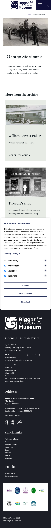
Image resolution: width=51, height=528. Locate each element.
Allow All (25, 285)
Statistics (12, 271)
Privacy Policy (10, 473)
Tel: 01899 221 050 (12, 415)
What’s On (9, 447)
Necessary (12, 261)
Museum (8, 452)
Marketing (12, 276)
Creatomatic (18, 520)
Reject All (25, 302)
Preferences (13, 266)
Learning (8, 450)
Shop (7, 442)
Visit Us (7, 455)
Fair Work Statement (12, 476)
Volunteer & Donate (12, 439)
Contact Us (9, 458)
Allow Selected (25, 294)
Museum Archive (11, 444)
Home (29, 14)
